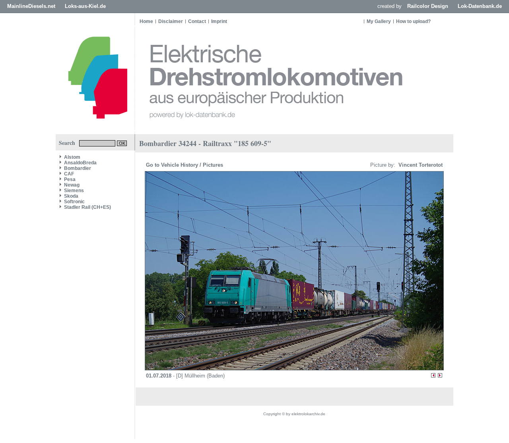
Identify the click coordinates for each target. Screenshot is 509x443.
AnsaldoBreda (80, 163)
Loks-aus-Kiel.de (85, 6)
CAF (69, 174)
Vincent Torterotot (420, 165)
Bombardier (77, 168)
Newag (72, 185)
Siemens (74, 190)
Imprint (219, 21)
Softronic (74, 201)
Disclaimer (170, 21)
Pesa (70, 179)
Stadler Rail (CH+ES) (87, 207)
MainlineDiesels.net (31, 6)
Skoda (71, 196)
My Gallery (379, 21)
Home (146, 21)
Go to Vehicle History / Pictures (185, 165)
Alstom (72, 157)
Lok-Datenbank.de (480, 6)
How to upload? (413, 21)
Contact (197, 21)
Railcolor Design (427, 6)
